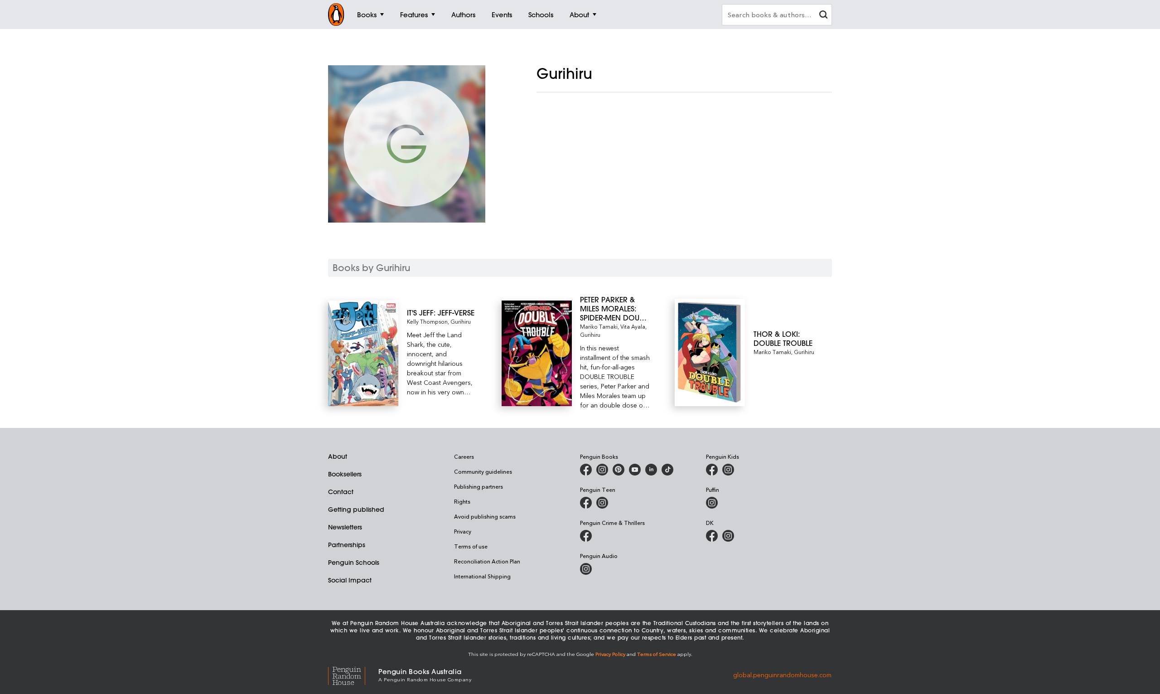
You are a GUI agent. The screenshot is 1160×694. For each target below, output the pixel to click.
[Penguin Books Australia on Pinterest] (618, 470)
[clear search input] (823, 15)
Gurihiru (460, 321)
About (337, 456)
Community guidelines (483, 471)
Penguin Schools (353, 562)
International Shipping (482, 576)
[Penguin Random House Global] (353, 675)
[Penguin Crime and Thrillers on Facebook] (586, 536)
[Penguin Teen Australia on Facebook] (586, 503)
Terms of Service (656, 654)
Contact (340, 492)
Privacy (462, 531)
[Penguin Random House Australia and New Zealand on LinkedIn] (651, 470)
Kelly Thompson (427, 321)
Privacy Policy (610, 654)
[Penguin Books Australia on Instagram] (602, 470)
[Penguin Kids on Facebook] (712, 470)
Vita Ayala (632, 326)
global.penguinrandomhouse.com (782, 674)
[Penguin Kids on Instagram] (728, 470)
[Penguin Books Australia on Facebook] (586, 470)
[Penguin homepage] (336, 14)
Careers (464, 456)
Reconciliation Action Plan (487, 561)
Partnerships (346, 545)
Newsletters (345, 527)
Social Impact (350, 580)
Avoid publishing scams (485, 516)
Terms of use (471, 546)
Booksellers (345, 474)
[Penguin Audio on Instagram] (586, 569)
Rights (462, 501)
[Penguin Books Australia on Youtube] (635, 470)
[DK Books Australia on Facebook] (712, 536)
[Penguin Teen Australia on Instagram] (602, 503)
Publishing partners (478, 486)
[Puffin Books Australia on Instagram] (712, 503)
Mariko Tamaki (599, 326)
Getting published (356, 509)
